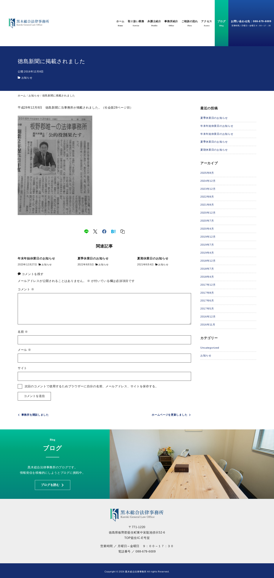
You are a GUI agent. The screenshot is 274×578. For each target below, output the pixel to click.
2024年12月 (208, 180)
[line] (86, 231)
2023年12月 (208, 188)
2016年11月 (207, 324)
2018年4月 (207, 276)
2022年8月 (207, 196)
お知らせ (26, 77)
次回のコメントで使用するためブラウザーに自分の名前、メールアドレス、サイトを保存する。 (91, 386)
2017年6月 (207, 300)
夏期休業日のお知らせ (214, 149)
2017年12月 (208, 284)
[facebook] (104, 231)
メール (24, 349)
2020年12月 (208, 212)
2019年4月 (207, 252)
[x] (95, 231)
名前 (23, 331)
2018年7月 (207, 268)
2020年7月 (207, 220)
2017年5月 (207, 308)
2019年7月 (207, 244)
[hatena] (113, 231)
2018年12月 (208, 260)
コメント (26, 289)
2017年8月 (207, 292)
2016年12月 (208, 316)
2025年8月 (207, 172)
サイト (22, 368)
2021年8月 (207, 204)
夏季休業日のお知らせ (214, 117)
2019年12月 (208, 236)
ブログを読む (50, 484)
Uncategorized (209, 347)
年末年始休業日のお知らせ (216, 125)
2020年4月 (207, 228)
